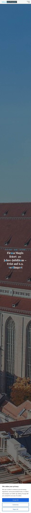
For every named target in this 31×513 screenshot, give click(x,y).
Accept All (15, 500)
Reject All (15, 509)
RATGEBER (22, 249)
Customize (16, 504)
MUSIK (16, 249)
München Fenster (9, 2)
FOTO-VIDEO (8, 249)
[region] (15, 498)
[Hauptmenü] (28, 2)
